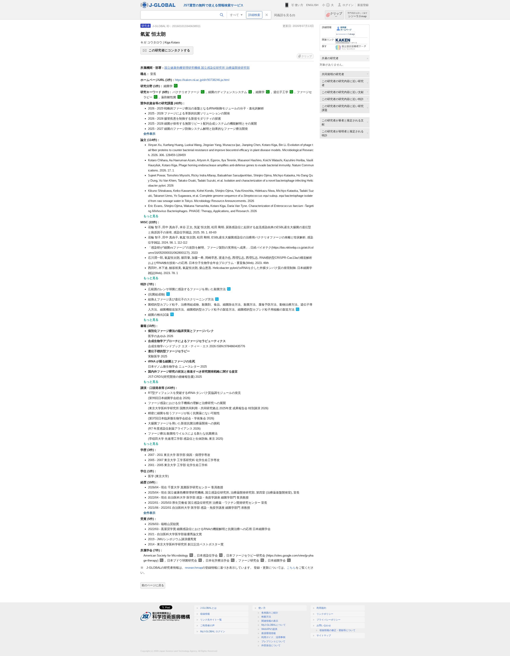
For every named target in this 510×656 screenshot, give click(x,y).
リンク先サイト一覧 (211, 619)
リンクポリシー (325, 614)
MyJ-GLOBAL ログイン (212, 631)
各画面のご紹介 (269, 612)
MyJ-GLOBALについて (273, 625)
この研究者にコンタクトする (171, 51)
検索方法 (266, 616)
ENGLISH (312, 5)
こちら (291, 567)
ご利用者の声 (207, 625)
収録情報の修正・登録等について (337, 630)
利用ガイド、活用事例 (273, 637)
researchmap (193, 567)
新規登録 (363, 5)
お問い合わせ (324, 625)
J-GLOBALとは (208, 608)
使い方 (299, 5)
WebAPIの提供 (269, 629)
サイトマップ (324, 635)
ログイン (348, 5)
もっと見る (150, 216)
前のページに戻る (153, 585)
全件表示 (149, 133)
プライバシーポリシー (328, 619)
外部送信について (270, 645)
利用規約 (321, 608)
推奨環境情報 (268, 633)
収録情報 (205, 614)
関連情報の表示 (269, 621)
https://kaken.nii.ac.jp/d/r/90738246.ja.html (202, 80)
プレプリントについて (273, 641)
